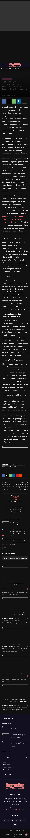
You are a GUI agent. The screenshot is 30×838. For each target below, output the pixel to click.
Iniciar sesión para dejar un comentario (15, 558)
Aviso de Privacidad (15, 830)
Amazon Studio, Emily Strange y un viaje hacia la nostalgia (8, 487)
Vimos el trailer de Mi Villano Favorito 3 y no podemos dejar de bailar (21, 487)
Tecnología (8, 68)
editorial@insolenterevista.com (15, 809)
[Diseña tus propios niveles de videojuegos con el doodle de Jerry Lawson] (5, 531)
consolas (10, 464)
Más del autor (16, 519)
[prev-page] (2, 548)
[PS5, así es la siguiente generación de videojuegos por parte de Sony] (5, 540)
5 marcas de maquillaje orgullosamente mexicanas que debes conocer (18, 736)
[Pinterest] (17, 475)
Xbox (15, 466)
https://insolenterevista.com (15, 504)
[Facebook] (4, 101)
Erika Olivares (5, 588)
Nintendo (16, 464)
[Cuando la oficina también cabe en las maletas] (15, 633)
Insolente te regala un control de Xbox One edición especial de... (18, 743)
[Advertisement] (15, 16)
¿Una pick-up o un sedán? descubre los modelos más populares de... (13, 614)
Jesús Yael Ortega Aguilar (9, 97)
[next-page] (5, 548)
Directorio (5, 830)
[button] (2, 65)
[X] (9, 101)
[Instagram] (12, 512)
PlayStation (22, 464)
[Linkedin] (19, 101)
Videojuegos (16, 68)
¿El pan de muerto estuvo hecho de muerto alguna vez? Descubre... (15, 701)
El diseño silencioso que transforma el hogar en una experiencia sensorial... (14, 672)
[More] (24, 101)
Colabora (24, 830)
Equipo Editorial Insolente (7, 618)
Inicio (2, 68)
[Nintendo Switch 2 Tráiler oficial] (5, 524)
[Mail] (18, 512)
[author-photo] (15, 499)
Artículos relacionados (7, 519)
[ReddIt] (20, 475)
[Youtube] (15, 824)
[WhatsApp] (14, 101)
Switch (3, 466)
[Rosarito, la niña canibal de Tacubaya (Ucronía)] (5, 729)
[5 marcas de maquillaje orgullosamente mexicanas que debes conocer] (5, 735)
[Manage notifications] (26, 834)
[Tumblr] (20, 820)
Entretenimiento (5, 544)
